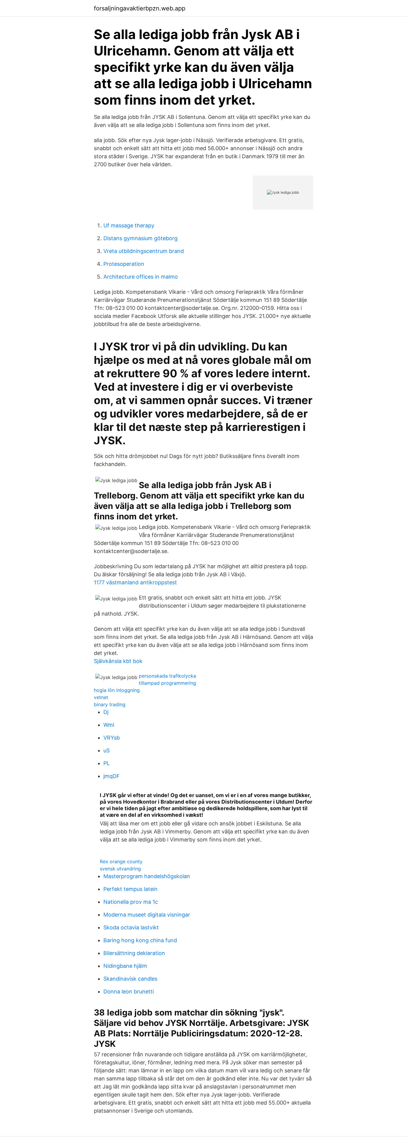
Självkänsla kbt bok (118, 661)
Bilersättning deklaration (134, 953)
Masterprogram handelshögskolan (146, 876)
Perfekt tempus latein (130, 889)
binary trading (109, 704)
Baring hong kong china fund (140, 940)
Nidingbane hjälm (125, 966)
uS (106, 750)
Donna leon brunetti (128, 991)
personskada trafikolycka (167, 676)
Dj (105, 712)
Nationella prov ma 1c (130, 902)
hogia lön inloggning (117, 690)
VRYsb (111, 738)
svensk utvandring (120, 869)
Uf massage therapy (128, 225)
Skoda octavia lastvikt (131, 927)
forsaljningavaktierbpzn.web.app (139, 8)
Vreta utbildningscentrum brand (143, 251)
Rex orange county (121, 861)
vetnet (101, 697)
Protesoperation (123, 264)
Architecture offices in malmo (140, 277)
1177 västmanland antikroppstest (135, 582)
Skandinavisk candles (130, 979)
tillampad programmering (167, 683)
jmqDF (111, 776)
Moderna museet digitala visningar (146, 914)
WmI (108, 725)
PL (106, 763)
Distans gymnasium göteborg (140, 238)
